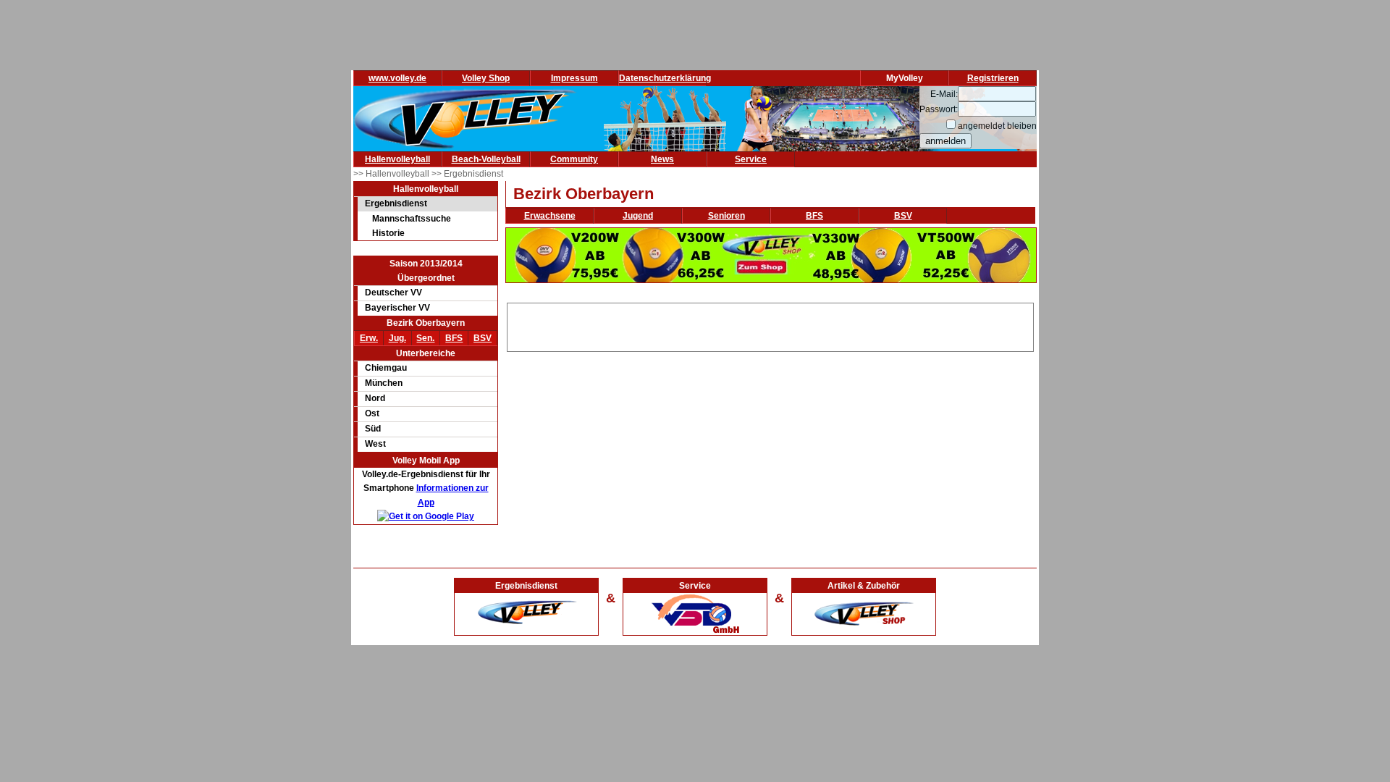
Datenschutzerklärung (665, 78)
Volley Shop (486, 78)
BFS (454, 338)
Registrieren (993, 78)
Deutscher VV (393, 292)
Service (751, 159)
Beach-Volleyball (486, 159)
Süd (373, 429)
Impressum (574, 78)
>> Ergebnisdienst (467, 174)
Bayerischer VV (397, 308)
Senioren (726, 216)
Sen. (425, 338)
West (375, 444)
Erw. (369, 338)
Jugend (638, 216)
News (662, 159)
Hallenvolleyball (397, 159)
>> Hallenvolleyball (392, 174)
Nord (375, 398)
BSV (482, 338)
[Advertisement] (770, 325)
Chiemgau (386, 368)
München (384, 383)
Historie (388, 233)
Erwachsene (550, 216)
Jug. (397, 338)
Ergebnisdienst (396, 203)
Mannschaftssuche (411, 219)
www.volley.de (397, 78)
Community (574, 159)
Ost (372, 413)
